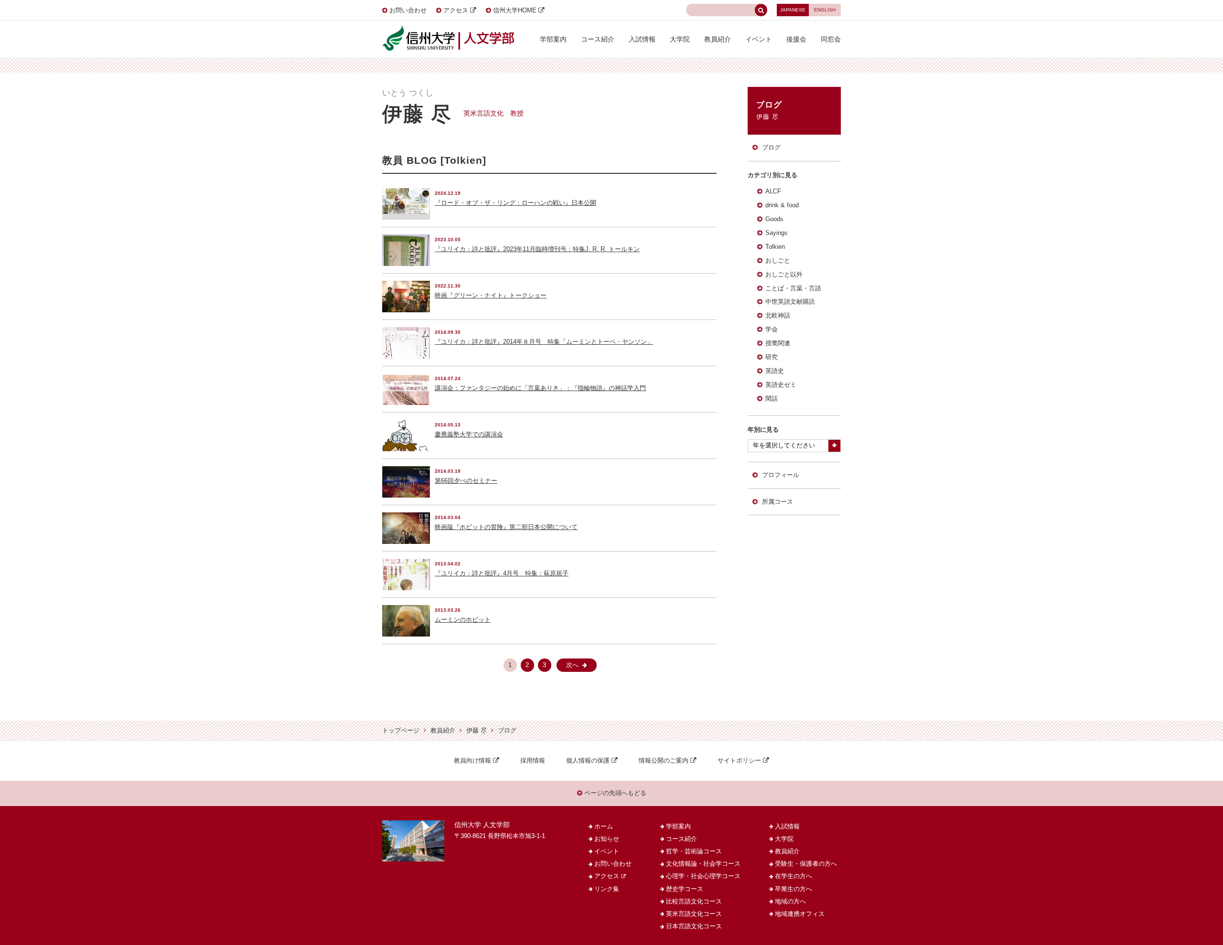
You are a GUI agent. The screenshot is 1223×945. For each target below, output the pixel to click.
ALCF (773, 191)
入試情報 (642, 39)
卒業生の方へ (793, 889)
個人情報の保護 (588, 760)
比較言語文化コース (694, 901)
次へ (572, 665)
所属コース (777, 502)
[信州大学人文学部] (448, 28)
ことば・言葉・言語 (793, 288)
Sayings (776, 233)
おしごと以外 (784, 274)
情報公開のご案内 (663, 760)
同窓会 (831, 39)
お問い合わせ (408, 10)
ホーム (603, 826)
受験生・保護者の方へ (806, 863)
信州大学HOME (514, 10)
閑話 (771, 398)
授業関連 (777, 343)
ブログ (771, 147)
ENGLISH (825, 9)
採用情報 (532, 760)
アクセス (455, 10)
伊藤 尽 (476, 730)
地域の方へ (790, 901)
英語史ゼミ (780, 385)
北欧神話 (777, 315)
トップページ (400, 730)
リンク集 (606, 889)
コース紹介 (597, 39)
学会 (771, 329)
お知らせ (606, 839)
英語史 (774, 371)
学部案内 (553, 39)
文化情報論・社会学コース (703, 863)
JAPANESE (792, 9)
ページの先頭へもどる (614, 793)
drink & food (782, 205)
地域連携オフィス (800, 914)
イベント (758, 39)
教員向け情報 (472, 760)
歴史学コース (684, 889)
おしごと (777, 260)
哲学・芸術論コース (694, 851)
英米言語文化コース (694, 914)
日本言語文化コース (694, 926)
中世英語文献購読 (790, 301)
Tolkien (775, 247)
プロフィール (780, 475)
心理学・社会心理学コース (703, 876)
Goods (774, 219)
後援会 (796, 39)
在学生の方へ (793, 876)
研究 (771, 357)
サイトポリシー (739, 760)
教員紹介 (717, 39)
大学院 (680, 39)
